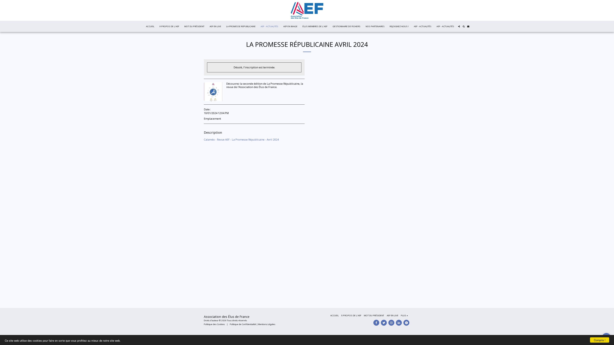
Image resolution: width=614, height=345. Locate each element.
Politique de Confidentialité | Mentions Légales (252, 324)
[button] (459, 26)
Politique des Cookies (214, 324)
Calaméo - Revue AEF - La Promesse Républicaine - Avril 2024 (241, 139)
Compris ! (600, 340)
